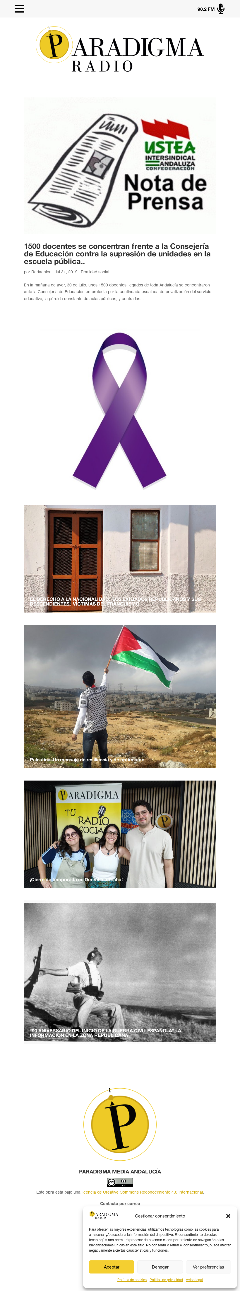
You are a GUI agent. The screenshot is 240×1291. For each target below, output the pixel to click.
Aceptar (111, 1266)
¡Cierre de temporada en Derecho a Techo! (76, 880)
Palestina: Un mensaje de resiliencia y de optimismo (87, 760)
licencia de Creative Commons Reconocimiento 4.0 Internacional (142, 1192)
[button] (228, 1216)
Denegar (160, 1266)
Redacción (41, 272)
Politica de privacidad (166, 1280)
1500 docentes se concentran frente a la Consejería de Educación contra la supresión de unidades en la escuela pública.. (117, 254)
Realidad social (95, 272)
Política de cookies (132, 1280)
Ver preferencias (208, 1266)
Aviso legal (194, 1280)
